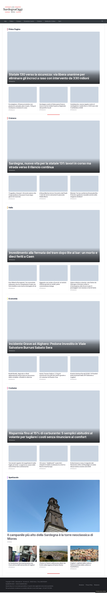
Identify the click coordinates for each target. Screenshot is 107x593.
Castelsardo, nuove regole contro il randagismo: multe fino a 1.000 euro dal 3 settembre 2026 (84, 106)
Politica (11, 21)
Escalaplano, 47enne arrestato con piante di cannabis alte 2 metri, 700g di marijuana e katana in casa (22, 106)
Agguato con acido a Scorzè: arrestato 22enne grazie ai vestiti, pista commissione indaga (52, 284)
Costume (39, 21)
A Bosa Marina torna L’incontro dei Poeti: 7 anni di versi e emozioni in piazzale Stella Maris (53, 195)
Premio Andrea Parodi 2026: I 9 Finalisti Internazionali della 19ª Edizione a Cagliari (84, 375)
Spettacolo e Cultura (50, 21)
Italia (5, 21)
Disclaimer (81, 585)
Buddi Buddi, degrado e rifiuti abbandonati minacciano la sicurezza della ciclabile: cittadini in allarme (21, 375)
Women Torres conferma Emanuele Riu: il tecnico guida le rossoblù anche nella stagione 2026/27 (84, 195)
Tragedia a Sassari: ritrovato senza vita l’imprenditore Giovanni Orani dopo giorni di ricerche (22, 195)
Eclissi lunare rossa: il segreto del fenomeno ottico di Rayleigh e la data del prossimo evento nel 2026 (83, 464)
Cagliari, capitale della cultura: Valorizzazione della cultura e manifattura (81, 565)
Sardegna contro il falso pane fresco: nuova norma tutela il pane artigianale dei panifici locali (52, 106)
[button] (102, 21)
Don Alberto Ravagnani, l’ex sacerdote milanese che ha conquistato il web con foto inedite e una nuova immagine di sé (22, 284)
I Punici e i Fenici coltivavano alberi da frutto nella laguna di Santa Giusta (52, 564)
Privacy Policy (89, 585)
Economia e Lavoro (29, 21)
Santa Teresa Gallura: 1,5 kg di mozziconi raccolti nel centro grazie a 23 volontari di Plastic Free (52, 375)
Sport (59, 21)
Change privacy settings (101, 591)
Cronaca (18, 21)
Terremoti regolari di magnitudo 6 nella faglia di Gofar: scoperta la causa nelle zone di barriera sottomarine (22, 464)
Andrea (10, 542)
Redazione (12, 81)
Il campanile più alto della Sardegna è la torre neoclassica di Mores (50, 537)
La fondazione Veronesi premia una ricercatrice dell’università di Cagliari (22, 564)
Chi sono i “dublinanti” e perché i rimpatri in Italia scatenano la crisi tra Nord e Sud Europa (52, 464)
